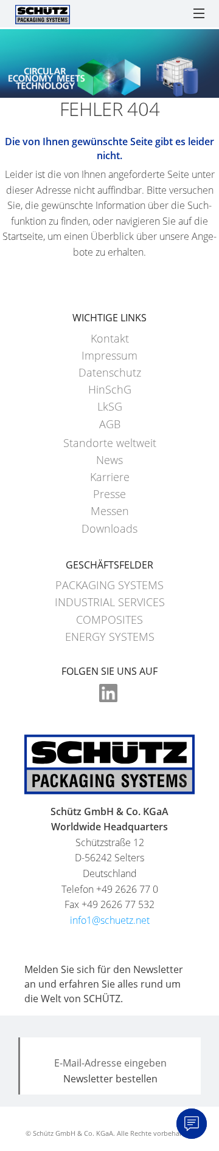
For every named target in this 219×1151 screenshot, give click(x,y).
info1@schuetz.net (110, 920)
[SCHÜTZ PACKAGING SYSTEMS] (42, 13)
